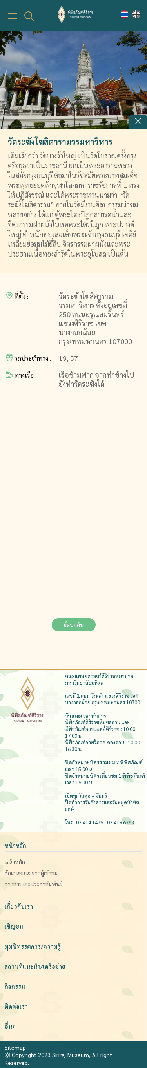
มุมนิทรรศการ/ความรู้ (33, 946)
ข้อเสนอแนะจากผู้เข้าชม (31, 872)
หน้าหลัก (15, 845)
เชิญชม (14, 926)
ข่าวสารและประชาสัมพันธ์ (33, 883)
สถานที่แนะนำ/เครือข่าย (35, 966)
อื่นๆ (10, 1026)
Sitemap (15, 1047)
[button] (138, 122)
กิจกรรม (15, 986)
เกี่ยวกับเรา (19, 906)
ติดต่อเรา (16, 1006)
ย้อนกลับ (74, 624)
